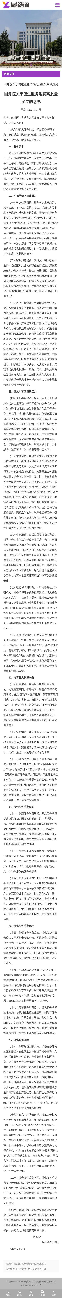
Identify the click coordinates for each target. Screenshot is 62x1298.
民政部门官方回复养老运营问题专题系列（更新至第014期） (26, 1264)
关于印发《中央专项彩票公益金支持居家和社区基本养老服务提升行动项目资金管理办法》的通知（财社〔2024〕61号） (26, 1269)
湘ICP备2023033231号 (31, 1285)
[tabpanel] (31, 39)
